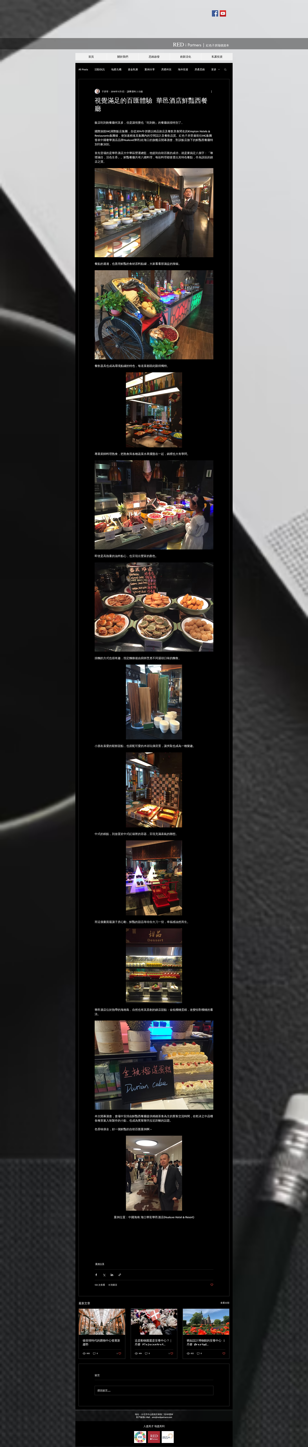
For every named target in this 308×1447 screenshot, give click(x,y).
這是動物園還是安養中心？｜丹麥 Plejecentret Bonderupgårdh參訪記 (153, 1342)
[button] (225, 69)
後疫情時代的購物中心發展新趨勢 (101, 1342)
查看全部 (224, 1302)
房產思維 (200, 69)
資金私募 (133, 69)
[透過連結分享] (119, 1274)
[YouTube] (223, 13)
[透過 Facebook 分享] (96, 1274)
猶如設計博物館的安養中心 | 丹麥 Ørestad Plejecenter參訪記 (206, 1342)
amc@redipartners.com (162, 1417)
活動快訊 (99, 69)
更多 (213, 69)
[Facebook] (215, 13)
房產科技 (166, 69)
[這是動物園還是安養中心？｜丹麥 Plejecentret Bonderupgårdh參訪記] (154, 1322)
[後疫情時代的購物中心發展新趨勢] (102, 1322)
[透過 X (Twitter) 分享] (104, 1274)
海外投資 (183, 69)
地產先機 (116, 69)
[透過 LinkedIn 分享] (111, 1274)
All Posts (83, 69)
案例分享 (150, 69)
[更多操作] (211, 91)
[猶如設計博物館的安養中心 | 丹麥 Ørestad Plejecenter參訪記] (206, 1322)
